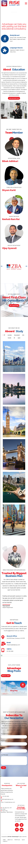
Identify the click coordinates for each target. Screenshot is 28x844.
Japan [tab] (19, 337)
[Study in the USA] (14, 421)
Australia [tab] (10, 335)
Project (14, 688)
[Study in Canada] (14, 389)
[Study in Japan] (14, 519)
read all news (6, 675)
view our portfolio (14, 98)
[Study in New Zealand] (14, 356)
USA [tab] (23, 335)
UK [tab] (14, 337)
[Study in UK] (14, 454)
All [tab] (4, 335)
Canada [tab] (9, 337)
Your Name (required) (6, 733)
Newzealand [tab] (17, 335)
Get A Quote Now (14, 305)
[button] (26, 266)
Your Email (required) (6, 740)
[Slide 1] (11, 12)
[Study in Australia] (14, 487)
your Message (4, 754)
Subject (3, 747)
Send (4, 767)
